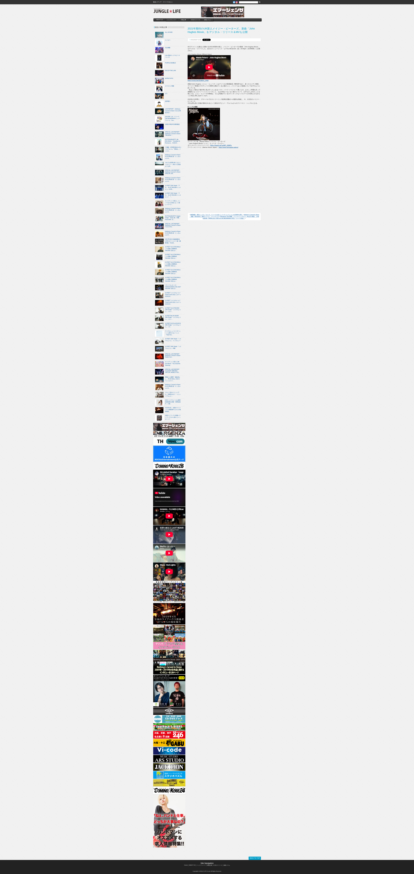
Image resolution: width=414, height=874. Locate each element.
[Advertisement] (204, 161)
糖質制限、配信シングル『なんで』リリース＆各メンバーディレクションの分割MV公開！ (216, 214)
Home (186, 865)
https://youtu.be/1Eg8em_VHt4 (198, 80)
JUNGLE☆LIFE (167, 12)
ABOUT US (159, 20)
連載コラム (207, 20)
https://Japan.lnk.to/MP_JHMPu (221, 145)
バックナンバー (171, 20)
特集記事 (183, 20)
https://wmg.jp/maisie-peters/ (228, 147)
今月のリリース (195, 20)
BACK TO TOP (255, 858)
